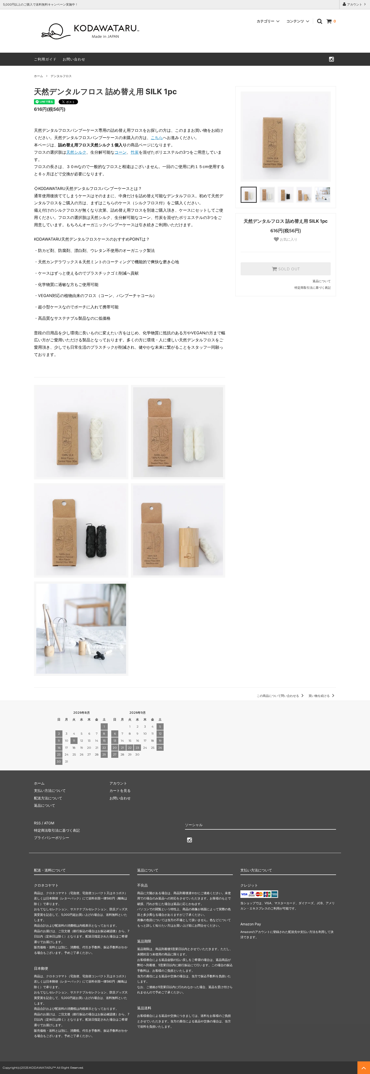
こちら (157, 137)
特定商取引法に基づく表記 (312, 287)
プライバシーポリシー (51, 837)
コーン (121, 152)
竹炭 (135, 152)
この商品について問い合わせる (278, 696)
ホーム (38, 76)
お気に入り (288, 239)
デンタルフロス (61, 76)
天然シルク (76, 152)
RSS (37, 823)
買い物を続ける (319, 696)
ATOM (49, 823)
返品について (322, 281)
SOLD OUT (288, 269)
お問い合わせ (74, 59)
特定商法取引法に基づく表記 (57, 830)
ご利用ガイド (45, 59)
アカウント (354, 4)
